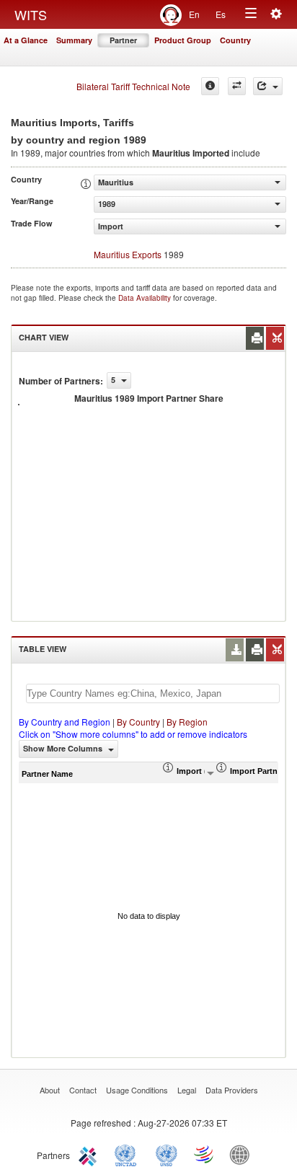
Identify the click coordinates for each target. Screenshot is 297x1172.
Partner (123, 40)
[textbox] (153, 693)
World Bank (243, 1154)
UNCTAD (128, 1154)
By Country (138, 721)
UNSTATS (166, 1154)
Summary (74, 40)
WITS (30, 14)
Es (221, 14)
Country (235, 40)
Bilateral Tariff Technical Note (133, 86)
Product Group (182, 40)
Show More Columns (64, 748)
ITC (90, 1154)
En (194, 14)
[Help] (210, 86)
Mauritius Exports (127, 254)
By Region (187, 721)
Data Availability (145, 298)
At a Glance (26, 40)
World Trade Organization (204, 1154)
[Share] (268, 86)
